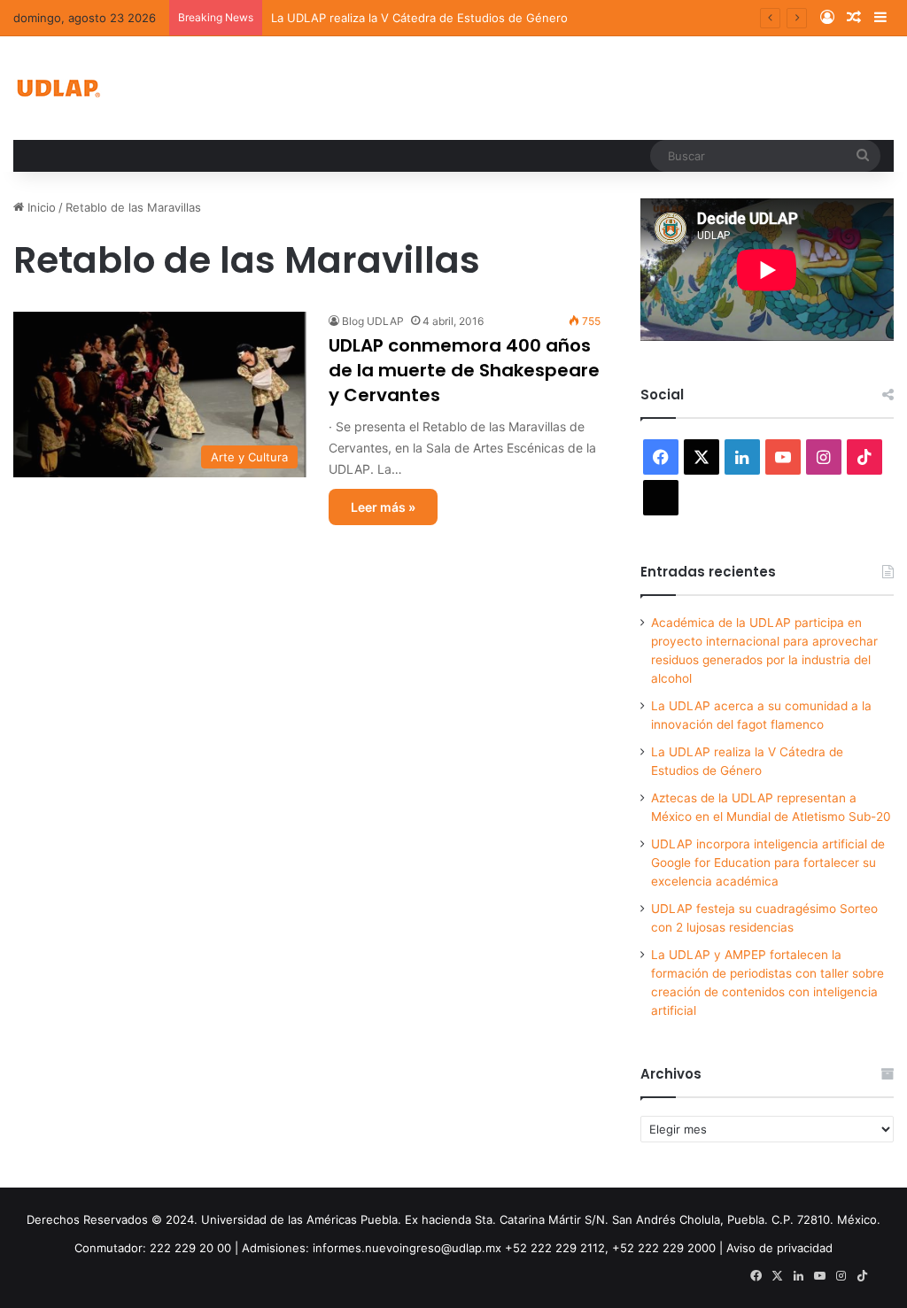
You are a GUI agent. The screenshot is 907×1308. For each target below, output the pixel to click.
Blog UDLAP (373, 321)
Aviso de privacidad (779, 1248)
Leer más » (383, 507)
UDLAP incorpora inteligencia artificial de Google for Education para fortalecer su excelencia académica (768, 862)
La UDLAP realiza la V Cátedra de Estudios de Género (419, 18)
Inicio (40, 207)
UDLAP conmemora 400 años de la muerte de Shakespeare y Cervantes (464, 370)
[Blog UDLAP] (57, 88)
